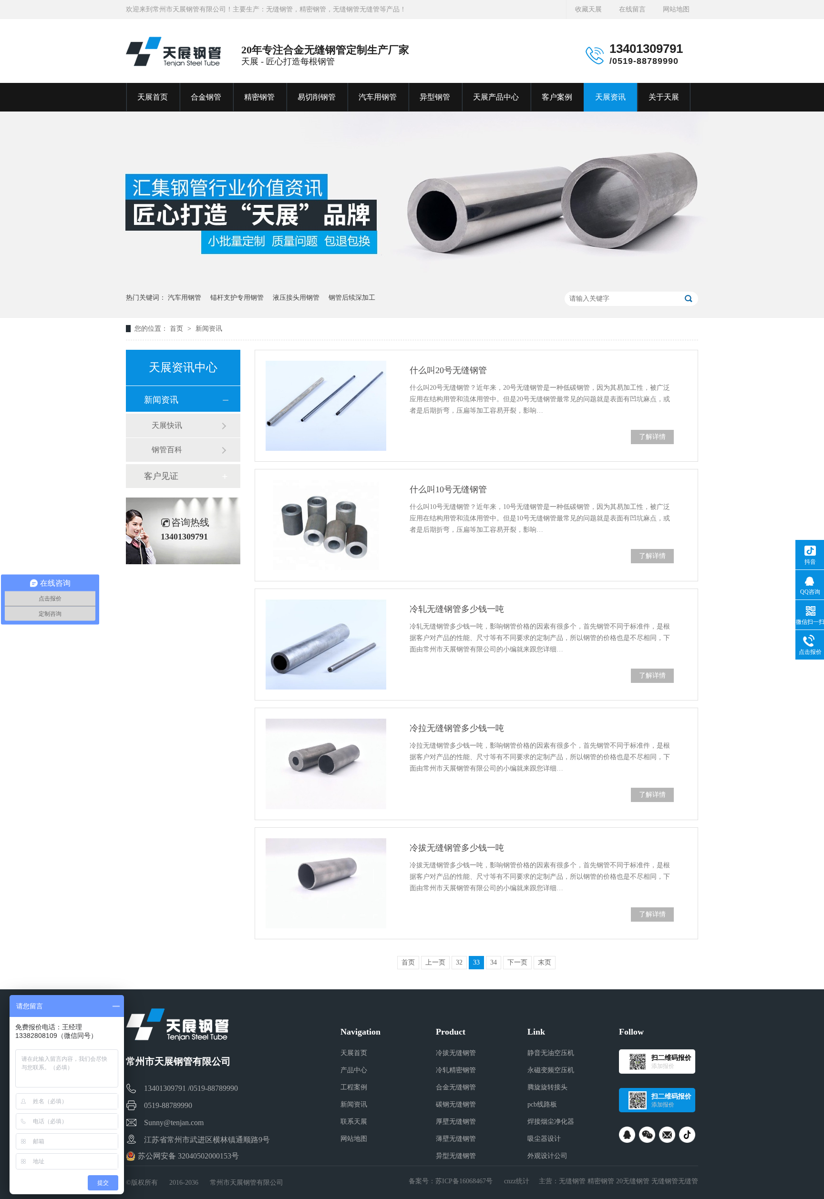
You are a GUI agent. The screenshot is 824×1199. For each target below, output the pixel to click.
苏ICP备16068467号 (464, 1181)
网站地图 (676, 9)
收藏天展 (588, 9)
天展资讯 (610, 97)
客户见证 (161, 476)
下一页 (517, 962)
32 (459, 962)
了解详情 (652, 436)
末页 (544, 962)
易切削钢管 (317, 97)
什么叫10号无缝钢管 (448, 489)
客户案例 (557, 97)
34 (493, 962)
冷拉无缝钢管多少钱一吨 (457, 728)
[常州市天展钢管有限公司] (173, 51)
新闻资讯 (209, 328)
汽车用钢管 (378, 97)
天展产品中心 (496, 97)
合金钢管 (206, 97)
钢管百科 (167, 450)
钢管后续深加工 (352, 297)
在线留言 (632, 9)
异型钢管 (435, 97)
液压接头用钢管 (296, 297)
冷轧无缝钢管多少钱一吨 (457, 609)
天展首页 (152, 97)
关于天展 (664, 97)
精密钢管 (259, 97)
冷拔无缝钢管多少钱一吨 (457, 848)
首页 (177, 328)
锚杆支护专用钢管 (237, 297)
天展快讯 (167, 425)
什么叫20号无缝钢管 (448, 370)
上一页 (435, 962)
